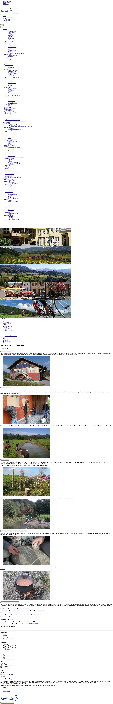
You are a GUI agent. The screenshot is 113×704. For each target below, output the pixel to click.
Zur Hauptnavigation (7, 1)
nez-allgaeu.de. (84, 628)
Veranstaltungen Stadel (6, 616)
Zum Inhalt (5, 3)
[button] (5, 29)
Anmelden (5, 21)
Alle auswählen (11, 702)
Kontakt (4, 634)
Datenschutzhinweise (7, 637)
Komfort (5, 690)
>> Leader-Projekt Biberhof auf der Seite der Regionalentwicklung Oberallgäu (15, 608)
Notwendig (6, 687)
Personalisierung (7, 691)
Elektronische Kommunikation (8, 638)
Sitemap (4, 639)
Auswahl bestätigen (4, 702)
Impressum (5, 635)
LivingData (8, 674)
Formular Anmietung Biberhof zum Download (10, 612)
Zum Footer (5, 5)
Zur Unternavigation (6, 2)
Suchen (1, 25)
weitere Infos (2, 569)
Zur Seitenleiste (6, 4)
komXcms (12, 674)
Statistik (5, 688)
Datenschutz (5, 636)
